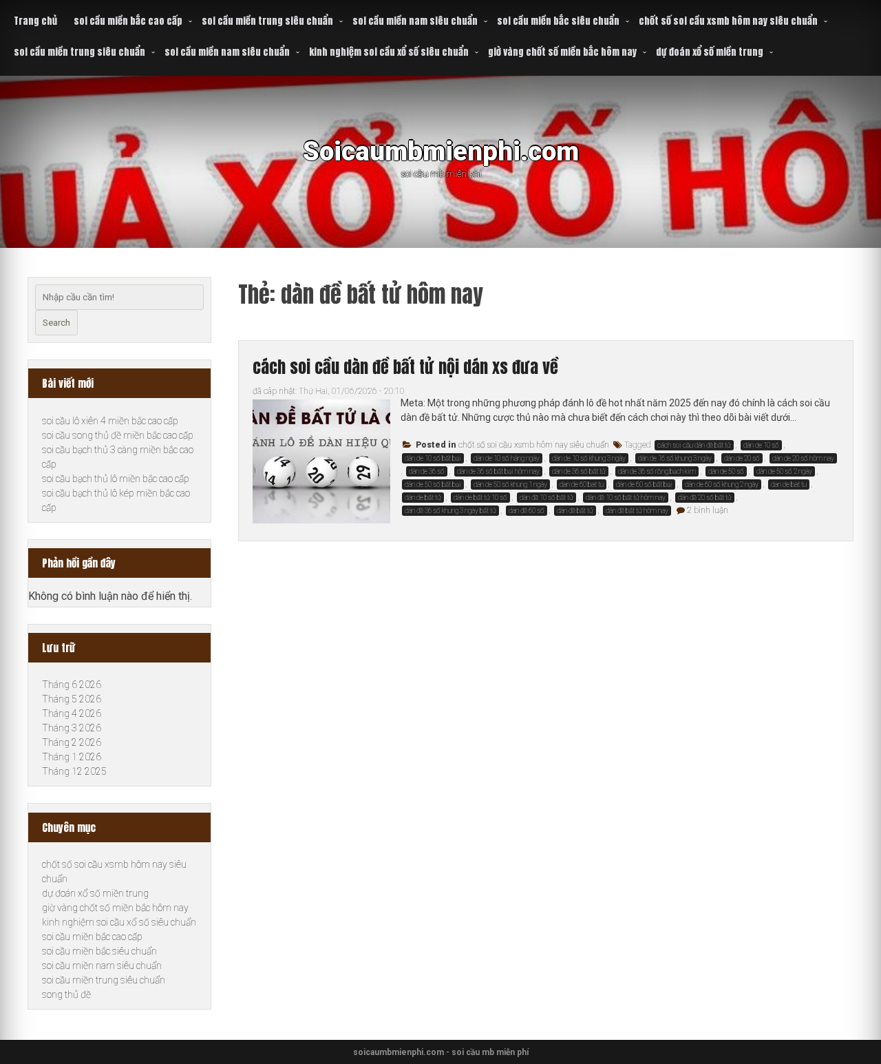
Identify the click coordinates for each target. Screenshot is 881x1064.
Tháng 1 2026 (71, 756)
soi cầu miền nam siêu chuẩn (415, 21)
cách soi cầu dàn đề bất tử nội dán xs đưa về (405, 367)
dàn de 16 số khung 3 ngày (675, 458)
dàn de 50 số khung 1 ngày (510, 484)
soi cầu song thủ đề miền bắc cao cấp (117, 435)
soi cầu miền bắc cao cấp (128, 21)
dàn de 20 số (742, 458)
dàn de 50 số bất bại (433, 484)
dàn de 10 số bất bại (433, 458)
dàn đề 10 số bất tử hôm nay (626, 497)
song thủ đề (66, 994)
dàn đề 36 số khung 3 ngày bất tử (450, 510)
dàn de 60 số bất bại (644, 484)
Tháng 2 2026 (71, 742)
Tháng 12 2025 (74, 771)
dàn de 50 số (726, 471)
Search (56, 322)
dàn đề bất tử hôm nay (637, 510)
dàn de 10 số (761, 445)
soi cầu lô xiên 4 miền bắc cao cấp (110, 420)
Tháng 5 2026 (71, 699)
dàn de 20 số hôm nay (803, 458)
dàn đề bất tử (575, 510)
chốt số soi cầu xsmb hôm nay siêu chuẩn (728, 21)
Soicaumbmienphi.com (441, 151)
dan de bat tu (789, 484)
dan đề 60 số (526, 510)
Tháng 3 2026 (71, 727)
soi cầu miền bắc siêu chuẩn (558, 21)
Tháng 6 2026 (71, 684)
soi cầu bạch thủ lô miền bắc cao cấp (115, 478)
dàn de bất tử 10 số (480, 497)
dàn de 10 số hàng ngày (507, 458)
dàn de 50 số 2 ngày (784, 471)
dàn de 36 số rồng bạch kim (657, 471)
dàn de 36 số (427, 471)
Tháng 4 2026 (71, 713)
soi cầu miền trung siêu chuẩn (267, 21)
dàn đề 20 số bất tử (705, 497)
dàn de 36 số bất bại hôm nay (498, 471)
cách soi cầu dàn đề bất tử (694, 445)
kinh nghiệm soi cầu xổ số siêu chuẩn (389, 52)
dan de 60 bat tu (582, 484)
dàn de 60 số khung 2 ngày (721, 484)
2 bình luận (707, 510)
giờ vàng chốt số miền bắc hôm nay (562, 52)
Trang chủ (35, 21)
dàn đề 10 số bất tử (546, 497)
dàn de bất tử (423, 497)
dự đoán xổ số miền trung (709, 52)
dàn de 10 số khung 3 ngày (589, 458)
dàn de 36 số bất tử (579, 471)
